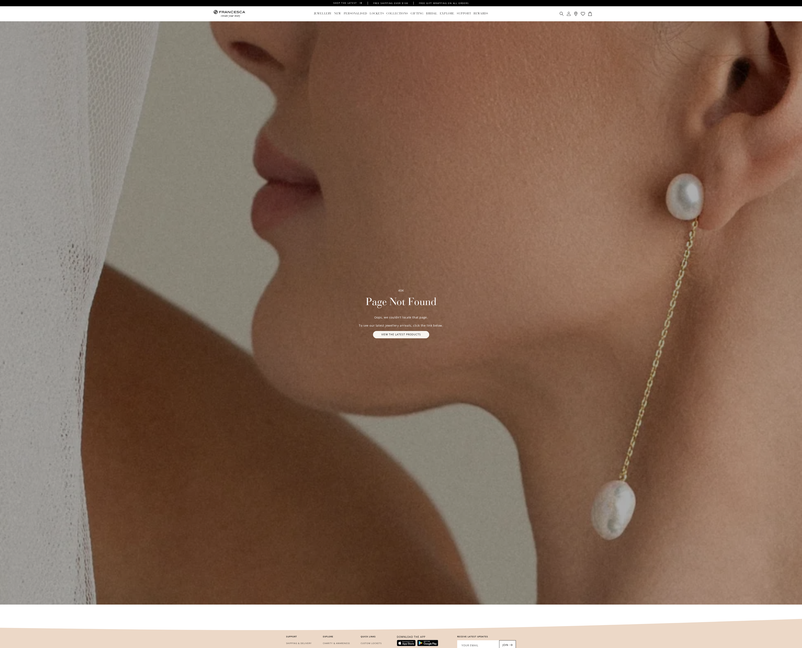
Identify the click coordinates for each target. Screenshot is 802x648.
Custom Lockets (371, 643)
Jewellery (323, 13)
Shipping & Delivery (299, 643)
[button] (323, 13)
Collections (397, 13)
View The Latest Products (401, 334)
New (337, 13)
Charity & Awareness (336, 643)
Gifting (417, 13)
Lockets (377, 13)
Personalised (355, 13)
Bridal (431, 13)
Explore (447, 13)
